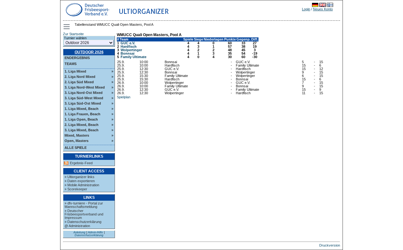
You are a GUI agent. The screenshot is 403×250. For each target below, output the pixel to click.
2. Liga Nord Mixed (80, 77)
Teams (71, 64)
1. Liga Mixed (75, 71)
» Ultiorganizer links (79, 177)
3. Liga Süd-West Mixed (84, 98)
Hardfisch (129, 46)
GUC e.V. (128, 43)
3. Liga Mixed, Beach (82, 130)
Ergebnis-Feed (81, 163)
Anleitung (79, 232)
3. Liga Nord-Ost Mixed (84, 93)
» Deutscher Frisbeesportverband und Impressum (84, 214)
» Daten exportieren (80, 181)
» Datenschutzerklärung (83, 222)
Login (306, 9)
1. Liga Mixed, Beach (82, 109)
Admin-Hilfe (95, 232)
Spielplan (123, 97)
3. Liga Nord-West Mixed (85, 87)
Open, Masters (76, 141)
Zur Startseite (73, 34)
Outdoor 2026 (89, 52)
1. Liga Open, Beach (81, 119)
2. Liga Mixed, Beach (82, 125)
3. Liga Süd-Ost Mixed (83, 103)
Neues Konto (323, 9)
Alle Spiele (76, 147)
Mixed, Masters (77, 135)
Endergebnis (77, 58)
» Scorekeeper (76, 189)
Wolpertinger (131, 50)
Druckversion (329, 245)
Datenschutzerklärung (89, 235)
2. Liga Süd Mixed (79, 82)
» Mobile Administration (82, 185)
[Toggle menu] (67, 27)
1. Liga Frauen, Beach (82, 114)
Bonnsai (127, 53)
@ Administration (77, 226)
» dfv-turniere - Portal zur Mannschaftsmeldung (84, 205)
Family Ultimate (133, 57)
